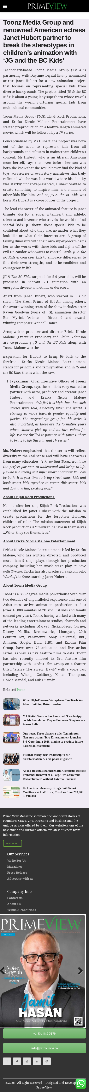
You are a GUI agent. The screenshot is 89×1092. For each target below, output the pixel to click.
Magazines (14, 866)
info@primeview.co (44, 1048)
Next (79, 971)
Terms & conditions (21, 910)
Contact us (15, 898)
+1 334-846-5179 (44, 1033)
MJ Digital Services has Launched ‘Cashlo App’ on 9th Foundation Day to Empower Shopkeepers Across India (54, 720)
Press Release (17, 872)
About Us (14, 904)
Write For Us (16, 860)
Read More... (12, 843)
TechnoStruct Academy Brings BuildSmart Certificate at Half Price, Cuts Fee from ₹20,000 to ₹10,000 (53, 792)
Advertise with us (20, 878)
